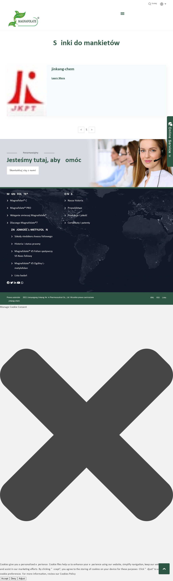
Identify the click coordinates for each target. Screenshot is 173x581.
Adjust (22, 578)
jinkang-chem (63, 69)
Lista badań (21, 275)
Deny (13, 578)
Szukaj (154, 4)
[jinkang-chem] (27, 114)
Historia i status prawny (27, 244)
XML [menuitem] (152, 298)
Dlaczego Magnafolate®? (24, 223)
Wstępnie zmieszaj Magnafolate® (28, 215)
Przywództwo (75, 208)
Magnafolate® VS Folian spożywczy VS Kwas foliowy (34, 253)
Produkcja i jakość (77, 215)
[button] (86, 435)
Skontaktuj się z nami (23, 170)
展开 (170, 138)
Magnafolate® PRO (20, 208)
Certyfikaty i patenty (79, 223)
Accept (4, 578)
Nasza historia (75, 200)
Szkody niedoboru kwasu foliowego (33, 236)
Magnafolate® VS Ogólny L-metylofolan (30, 266)
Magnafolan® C (18, 200)
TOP (164, 568)
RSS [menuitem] (158, 298)
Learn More (58, 78)
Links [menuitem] (164, 298)
